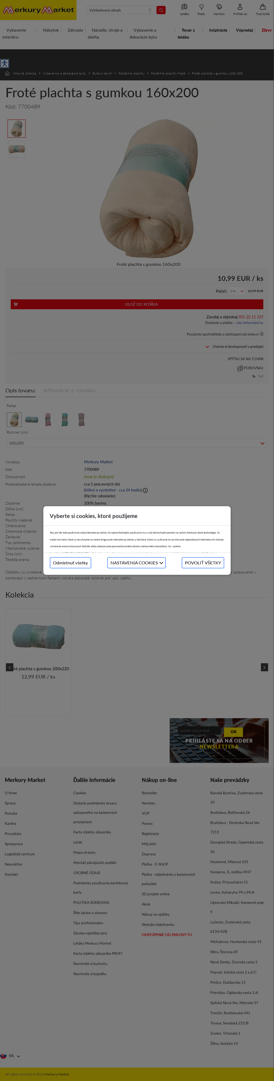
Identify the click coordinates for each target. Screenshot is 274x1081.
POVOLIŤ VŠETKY (203, 563)
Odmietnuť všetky (70, 563)
